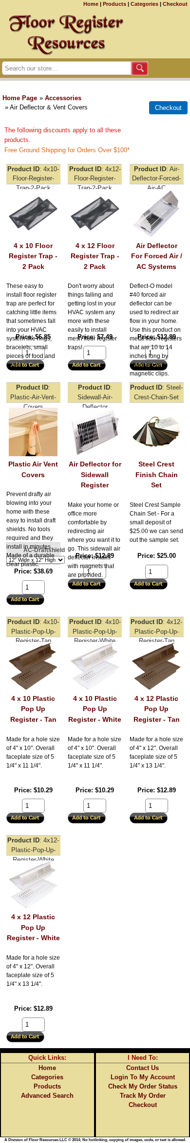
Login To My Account (143, 1077)
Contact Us (142, 1068)
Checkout (175, 4)
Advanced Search (47, 1095)
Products (114, 4)
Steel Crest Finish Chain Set (156, 474)
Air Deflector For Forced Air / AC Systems (156, 256)
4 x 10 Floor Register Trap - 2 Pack (33, 256)
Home (90, 4)
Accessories (63, 98)
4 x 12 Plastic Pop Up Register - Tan (156, 709)
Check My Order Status (142, 1086)
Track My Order (143, 1095)
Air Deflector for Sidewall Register (95, 474)
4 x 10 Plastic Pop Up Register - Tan (33, 709)
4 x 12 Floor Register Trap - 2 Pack (95, 256)
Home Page (19, 98)
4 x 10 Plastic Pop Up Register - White (94, 709)
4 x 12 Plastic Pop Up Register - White (33, 927)
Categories (144, 4)
